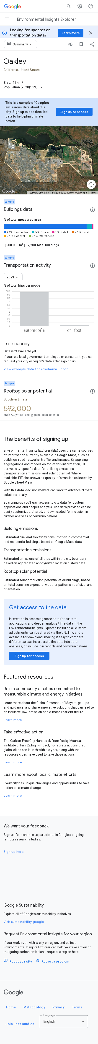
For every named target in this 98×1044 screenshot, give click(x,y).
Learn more (13, 720)
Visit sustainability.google (24, 922)
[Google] (13, 992)
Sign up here (13, 852)
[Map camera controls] (91, 184)
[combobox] (23, 44)
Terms (93, 192)
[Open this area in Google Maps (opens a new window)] (8, 191)
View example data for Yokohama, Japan (36, 369)
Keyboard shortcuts (38, 192)
